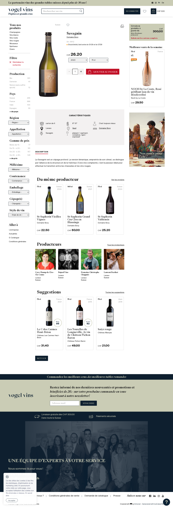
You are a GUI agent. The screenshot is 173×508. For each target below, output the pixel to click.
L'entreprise (14, 230)
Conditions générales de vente (64, 496)
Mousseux (14, 44)
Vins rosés (14, 38)
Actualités (13, 234)
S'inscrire (88, 403)
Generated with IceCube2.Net (153, 504)
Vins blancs (14, 35)
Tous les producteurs (115, 245)
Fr (159, 3)
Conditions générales (17, 242)
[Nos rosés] (147, 140)
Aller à (13, 225)
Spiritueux (14, 46)
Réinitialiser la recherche (18, 63)
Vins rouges (14, 41)
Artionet (137, 504)
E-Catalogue (14, 238)
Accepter (11, 500)
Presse (116, 496)
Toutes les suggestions (114, 292)
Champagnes (15, 32)
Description (41, 152)
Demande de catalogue (96, 496)
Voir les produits (117, 180)
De (163, 3)
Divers (12, 49)
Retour (41, 359)
